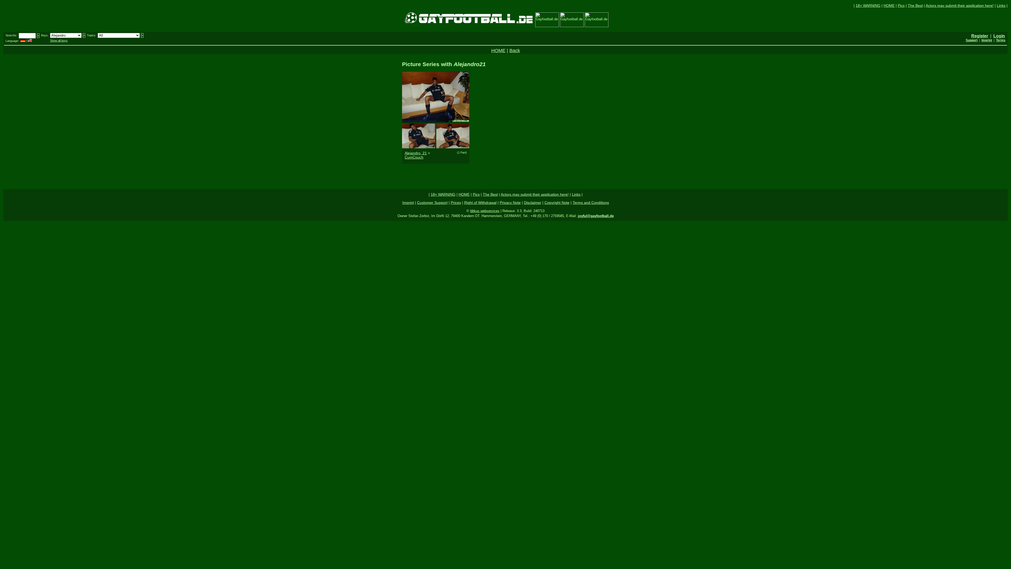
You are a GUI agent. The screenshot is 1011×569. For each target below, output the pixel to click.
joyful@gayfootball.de (596, 216)
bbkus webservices (484, 211)
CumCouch (414, 157)
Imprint (408, 202)
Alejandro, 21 (416, 153)
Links (1001, 5)
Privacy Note (510, 202)
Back (514, 50)
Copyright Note (556, 202)
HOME (889, 5)
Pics (901, 5)
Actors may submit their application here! (960, 5)
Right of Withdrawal (480, 202)
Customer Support (432, 202)
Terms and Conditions (591, 202)
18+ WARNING (868, 5)
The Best (915, 5)
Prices (456, 202)
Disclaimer (532, 202)
